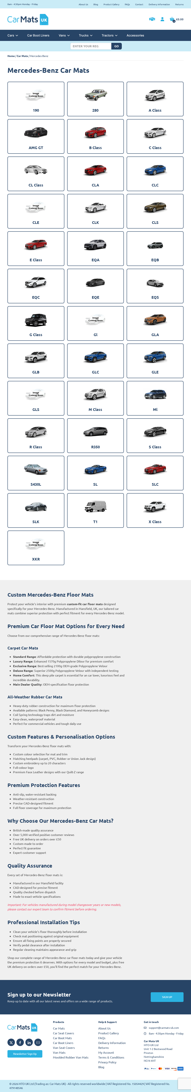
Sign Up (167, 997)
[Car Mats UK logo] (27, 1027)
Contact (139, 4)
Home (11, 56)
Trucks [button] (84, 35)
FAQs (127, 4)
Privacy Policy (107, 1062)
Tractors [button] (108, 35)
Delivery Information (159, 4)
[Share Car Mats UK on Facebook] (20, 1042)
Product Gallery (111, 4)
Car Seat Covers (63, 1033)
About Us (83, 4)
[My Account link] (162, 19)
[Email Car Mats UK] (38, 1042)
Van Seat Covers (64, 1047)
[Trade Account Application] (152, 19)
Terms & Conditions (111, 1057)
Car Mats (22, 56)
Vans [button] (62, 35)
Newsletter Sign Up (25, 1054)
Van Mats (59, 1052)
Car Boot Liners (38, 35)
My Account (106, 1052)
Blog (95, 4)
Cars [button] (10, 35)
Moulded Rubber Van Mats (70, 1057)
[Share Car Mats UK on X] (11, 1042)
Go (116, 46)
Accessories (135, 35)
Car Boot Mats (62, 1038)
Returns (179, 4)
